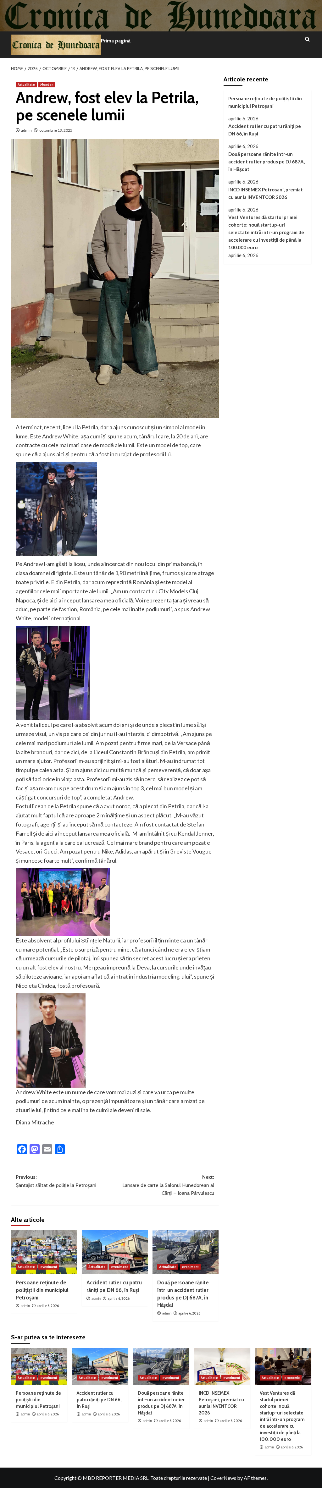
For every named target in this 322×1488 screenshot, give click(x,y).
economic (292, 1377)
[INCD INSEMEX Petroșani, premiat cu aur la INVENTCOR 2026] (222, 1366)
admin (26, 130)
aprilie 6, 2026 (48, 1306)
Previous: (56, 1181)
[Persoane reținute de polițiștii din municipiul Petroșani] (44, 1252)
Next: (168, 1185)
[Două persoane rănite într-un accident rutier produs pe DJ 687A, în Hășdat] (186, 1252)
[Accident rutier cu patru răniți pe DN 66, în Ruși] (115, 1252)
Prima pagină (115, 41)
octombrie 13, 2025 (55, 130)
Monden (46, 84)
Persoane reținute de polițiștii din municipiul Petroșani (42, 1290)
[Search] (307, 39)
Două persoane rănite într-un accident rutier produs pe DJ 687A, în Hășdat (266, 161)
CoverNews (223, 1478)
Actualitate (26, 84)
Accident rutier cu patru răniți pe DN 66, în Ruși (264, 129)
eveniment (48, 1267)
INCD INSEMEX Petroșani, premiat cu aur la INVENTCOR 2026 (265, 193)
